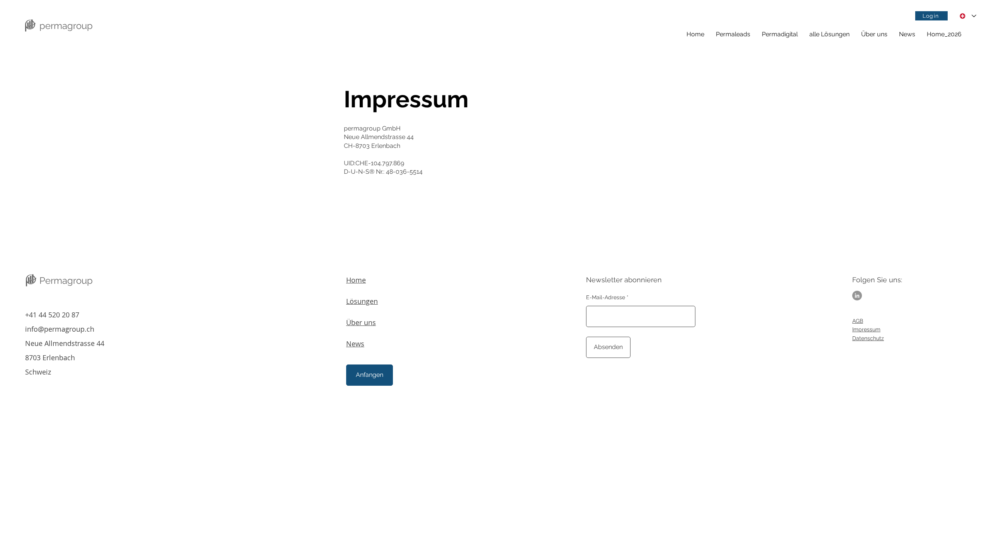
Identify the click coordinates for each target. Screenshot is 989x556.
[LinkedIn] (857, 295)
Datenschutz (868, 338)
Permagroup (66, 280)
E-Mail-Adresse (605, 297)
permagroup (66, 25)
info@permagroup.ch (59, 329)
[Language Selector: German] (968, 16)
